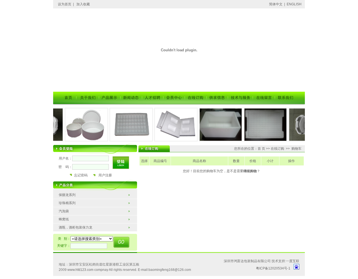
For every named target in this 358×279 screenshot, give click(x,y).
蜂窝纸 (64, 219)
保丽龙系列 (67, 195)
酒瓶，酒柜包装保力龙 (75, 227)
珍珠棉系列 (67, 203)
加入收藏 (83, 4)
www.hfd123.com (80, 270)
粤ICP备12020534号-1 (273, 268)
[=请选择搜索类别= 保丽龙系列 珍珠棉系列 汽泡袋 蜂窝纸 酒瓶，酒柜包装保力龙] (91, 239)
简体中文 (275, 4)
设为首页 (64, 4)
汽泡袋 (64, 211)
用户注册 (105, 175)
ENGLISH (294, 4)
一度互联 (292, 261)
